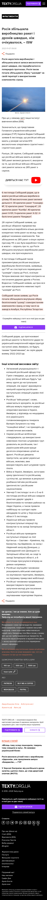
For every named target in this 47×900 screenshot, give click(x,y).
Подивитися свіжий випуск (23, 812)
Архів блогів (7, 881)
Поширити (9, 54)
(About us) (13, 831)
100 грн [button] (7, 665)
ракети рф (7, 707)
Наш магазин (7, 875)
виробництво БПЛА (11, 704)
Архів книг (6, 884)
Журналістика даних (10, 852)
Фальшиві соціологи (10, 858)
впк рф (18, 707)
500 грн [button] (19, 665)
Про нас (5, 831)
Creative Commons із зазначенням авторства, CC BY (24, 891)
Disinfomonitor (8, 864)
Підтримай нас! (8, 872)
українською (18, 893)
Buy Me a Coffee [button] (25, 683)
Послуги (5, 855)
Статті (4, 834)
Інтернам (5, 866)
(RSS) (9, 834)
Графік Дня (6, 878)
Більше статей (10, 741)
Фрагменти (6, 837)
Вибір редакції (8, 843)
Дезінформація (8, 861)
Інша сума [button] (8, 672)
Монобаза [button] (9, 689)
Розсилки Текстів (9, 840)
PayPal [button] (23, 689)
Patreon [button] (8, 683)
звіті (22, 118)
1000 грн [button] (32, 665)
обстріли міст (28, 704)
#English (5, 846)
